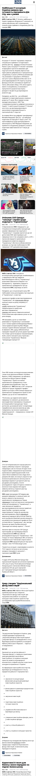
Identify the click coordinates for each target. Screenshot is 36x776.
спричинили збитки (22, 300)
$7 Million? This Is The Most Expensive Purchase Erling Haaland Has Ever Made (26, 179)
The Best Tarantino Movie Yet (8, 194)
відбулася (17, 743)
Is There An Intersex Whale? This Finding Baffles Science (8, 178)
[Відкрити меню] (34, 2)
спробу (4, 306)
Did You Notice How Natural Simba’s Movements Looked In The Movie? (26, 196)
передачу (5, 312)
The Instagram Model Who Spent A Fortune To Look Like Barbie (9, 212)
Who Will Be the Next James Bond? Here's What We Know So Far (26, 212)
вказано (16, 65)
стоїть (16, 330)
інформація (6, 502)
